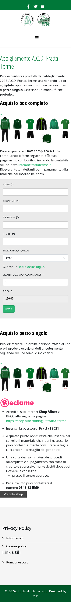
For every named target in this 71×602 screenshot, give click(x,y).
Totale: (8, 291)
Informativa (14, 538)
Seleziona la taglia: (16, 250)
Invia (8, 309)
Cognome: (11, 201)
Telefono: (11, 217)
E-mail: (9, 234)
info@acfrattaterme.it (34, 165)
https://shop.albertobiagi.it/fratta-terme (36, 421)
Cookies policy (16, 546)
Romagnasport (16, 562)
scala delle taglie (31, 267)
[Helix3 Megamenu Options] (37, 38)
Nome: (8, 184)
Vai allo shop (13, 494)
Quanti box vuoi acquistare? (23, 274)
